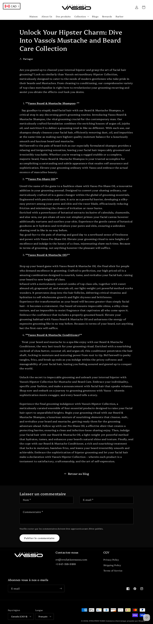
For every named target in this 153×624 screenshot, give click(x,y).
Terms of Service (113, 570)
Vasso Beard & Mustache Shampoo (51, 103)
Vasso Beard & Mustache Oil (47, 254)
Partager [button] (28, 58)
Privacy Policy (111, 559)
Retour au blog (78, 474)
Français (43, 616)
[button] (81, 16)
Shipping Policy (112, 565)
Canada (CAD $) (19, 616)
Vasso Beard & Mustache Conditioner (53, 334)
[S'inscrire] (60, 588)
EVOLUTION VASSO (97, 621)
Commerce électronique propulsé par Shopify (125, 621)
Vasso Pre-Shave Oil (41, 179)
